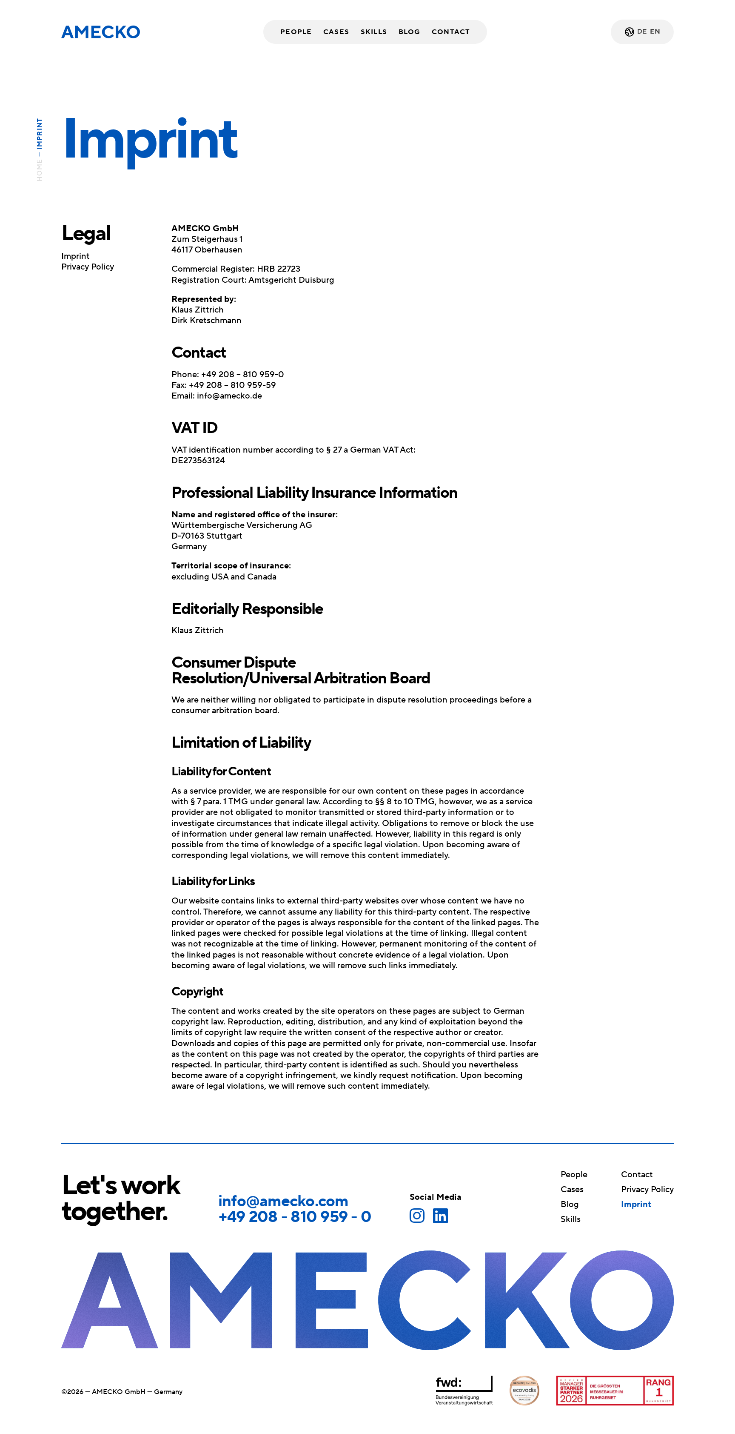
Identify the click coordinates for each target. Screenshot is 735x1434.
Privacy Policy (87, 267)
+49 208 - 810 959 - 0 (294, 1217)
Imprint (75, 256)
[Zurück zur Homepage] (100, 32)
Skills (374, 32)
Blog (410, 32)
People (296, 32)
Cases (336, 32)
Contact (451, 32)
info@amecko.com (283, 1201)
